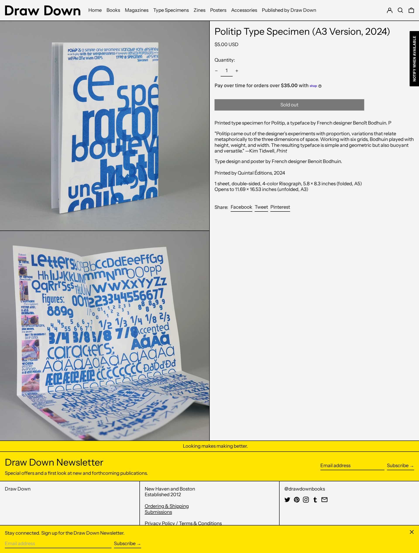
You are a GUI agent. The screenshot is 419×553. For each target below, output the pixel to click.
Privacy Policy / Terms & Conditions (183, 523)
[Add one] (237, 71)
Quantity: (225, 60)
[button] (400, 10)
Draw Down (18, 489)
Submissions (158, 512)
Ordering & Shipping (167, 506)
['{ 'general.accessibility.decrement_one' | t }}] (216, 71)
